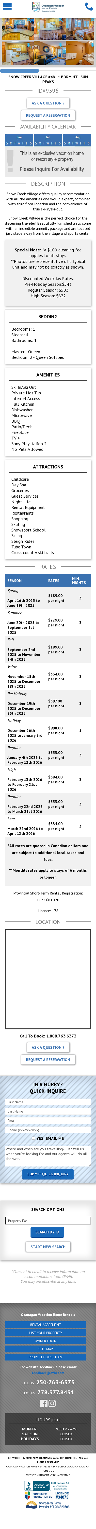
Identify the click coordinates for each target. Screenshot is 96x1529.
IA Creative (63, 1475)
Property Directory (46, 1357)
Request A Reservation (48, 115)
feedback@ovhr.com (48, 1373)
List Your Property (45, 1333)
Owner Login (45, 1341)
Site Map (45, 1349)
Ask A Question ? (48, 103)
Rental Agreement (45, 1324)
